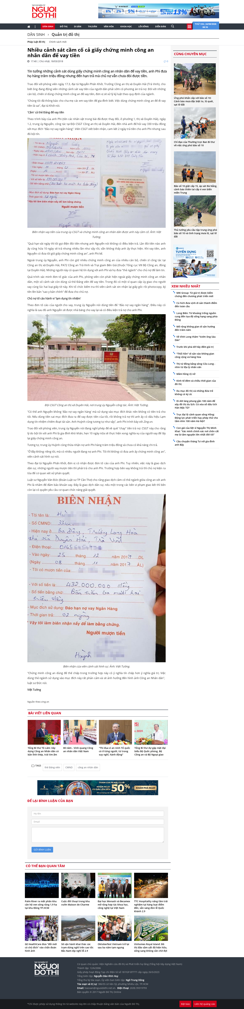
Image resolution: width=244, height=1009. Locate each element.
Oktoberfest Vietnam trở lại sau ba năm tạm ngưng (113, 946)
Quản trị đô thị (65, 34)
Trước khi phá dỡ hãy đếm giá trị (195, 346)
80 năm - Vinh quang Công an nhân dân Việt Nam (78, 749)
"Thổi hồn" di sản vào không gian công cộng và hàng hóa (194, 355)
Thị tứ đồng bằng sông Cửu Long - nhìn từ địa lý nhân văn (195, 365)
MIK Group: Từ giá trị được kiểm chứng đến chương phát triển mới (194, 294)
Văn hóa (109, 26)
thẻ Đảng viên (52, 767)
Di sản (77, 26)
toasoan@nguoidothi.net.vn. (100, 988)
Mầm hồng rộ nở (185, 373)
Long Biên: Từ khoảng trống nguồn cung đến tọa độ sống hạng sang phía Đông (196, 316)
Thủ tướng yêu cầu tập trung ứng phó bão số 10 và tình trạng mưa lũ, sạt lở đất (195, 233)
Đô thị (63, 26)
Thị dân (92, 26)
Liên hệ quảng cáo (205, 1004)
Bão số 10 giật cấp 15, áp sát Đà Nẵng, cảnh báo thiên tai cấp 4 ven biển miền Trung (195, 189)
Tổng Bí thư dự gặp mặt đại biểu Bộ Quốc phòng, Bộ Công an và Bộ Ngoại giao (150, 751)
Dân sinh (47, 26)
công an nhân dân (88, 767)
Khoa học (126, 26)
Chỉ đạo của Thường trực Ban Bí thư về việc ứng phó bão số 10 (194, 143)
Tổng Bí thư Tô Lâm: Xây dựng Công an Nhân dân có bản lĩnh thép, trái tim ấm (43, 751)
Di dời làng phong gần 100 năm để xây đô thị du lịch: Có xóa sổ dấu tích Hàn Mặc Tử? (196, 404)
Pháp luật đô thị (36, 41)
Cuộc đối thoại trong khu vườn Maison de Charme (75, 903)
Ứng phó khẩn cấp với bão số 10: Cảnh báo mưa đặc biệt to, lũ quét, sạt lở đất (194, 101)
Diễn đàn (160, 26)
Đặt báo (185, 1004)
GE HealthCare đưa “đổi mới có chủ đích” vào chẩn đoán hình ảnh (41, 947)
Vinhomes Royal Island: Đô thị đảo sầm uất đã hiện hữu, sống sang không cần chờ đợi (150, 947)
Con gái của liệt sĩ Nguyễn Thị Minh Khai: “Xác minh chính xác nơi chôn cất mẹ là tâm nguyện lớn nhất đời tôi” (197, 431)
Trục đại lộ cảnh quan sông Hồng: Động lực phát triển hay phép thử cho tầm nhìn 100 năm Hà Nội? (196, 418)
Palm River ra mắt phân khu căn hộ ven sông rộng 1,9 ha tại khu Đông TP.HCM (41, 904)
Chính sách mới (58, 41)
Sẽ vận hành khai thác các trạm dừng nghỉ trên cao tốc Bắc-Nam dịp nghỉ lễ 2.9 (77, 947)
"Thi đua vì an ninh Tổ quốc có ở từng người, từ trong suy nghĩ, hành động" (114, 751)
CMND (69, 767)
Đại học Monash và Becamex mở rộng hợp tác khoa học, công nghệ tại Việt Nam (114, 904)
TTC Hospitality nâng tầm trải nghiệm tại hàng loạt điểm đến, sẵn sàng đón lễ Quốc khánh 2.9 (151, 906)
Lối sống (143, 26)
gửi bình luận (42, 849)
